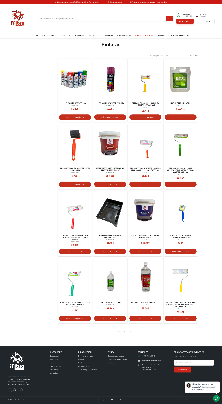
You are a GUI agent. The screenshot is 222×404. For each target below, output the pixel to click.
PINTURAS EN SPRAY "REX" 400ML (110, 103)
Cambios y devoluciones (117, 359)
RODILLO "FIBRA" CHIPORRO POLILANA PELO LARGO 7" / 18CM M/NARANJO (145, 169)
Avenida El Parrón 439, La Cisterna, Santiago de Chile (151, 367)
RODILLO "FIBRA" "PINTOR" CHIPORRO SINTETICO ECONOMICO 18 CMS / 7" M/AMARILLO (181, 304)
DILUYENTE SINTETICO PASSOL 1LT (145, 302)
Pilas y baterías (107, 35)
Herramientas (79, 35)
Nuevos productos (124, 35)
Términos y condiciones (87, 370)
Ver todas (54, 373)
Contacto (111, 363)
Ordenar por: (154, 56)
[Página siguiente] (137, 331)
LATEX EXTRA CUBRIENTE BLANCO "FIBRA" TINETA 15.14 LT (110, 169)
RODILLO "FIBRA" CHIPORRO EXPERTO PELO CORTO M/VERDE (75, 303)
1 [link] (118, 332)
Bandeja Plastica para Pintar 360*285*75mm (110, 236)
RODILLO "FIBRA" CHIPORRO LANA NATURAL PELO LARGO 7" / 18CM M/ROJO (75, 237)
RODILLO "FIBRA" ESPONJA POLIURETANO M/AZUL (180, 236)
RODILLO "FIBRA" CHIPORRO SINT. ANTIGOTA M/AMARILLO (145, 104)
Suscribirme (182, 370)
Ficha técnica (83, 366)
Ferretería (53, 35)
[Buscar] (169, 18)
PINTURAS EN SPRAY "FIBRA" (75, 103)
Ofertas (138, 35)
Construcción (38, 35)
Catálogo (160, 35)
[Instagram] (15, 390)
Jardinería (93, 35)
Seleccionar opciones (75, 117)
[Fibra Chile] (17, 18)
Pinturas (65, 35)
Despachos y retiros (116, 356)
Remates (149, 35)
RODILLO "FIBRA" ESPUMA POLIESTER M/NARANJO (75, 169)
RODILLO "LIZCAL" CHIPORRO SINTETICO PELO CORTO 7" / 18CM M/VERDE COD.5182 (180, 170)
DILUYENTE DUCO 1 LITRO (110, 302)
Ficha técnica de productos (178, 35)
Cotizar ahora (185, 21)
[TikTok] (21, 390)
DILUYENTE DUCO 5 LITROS (181, 103)
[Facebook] (10, 390)
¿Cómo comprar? (205, 21)
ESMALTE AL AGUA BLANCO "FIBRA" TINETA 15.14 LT (145, 236)
